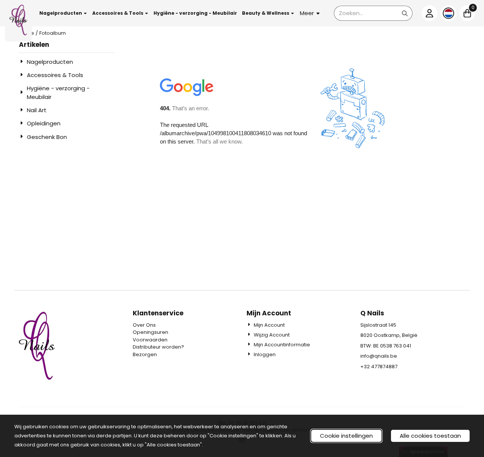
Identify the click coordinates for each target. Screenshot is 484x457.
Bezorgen (145, 354)
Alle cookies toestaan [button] (430, 436)
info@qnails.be (378, 356)
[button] (63, 13)
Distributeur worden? (158, 346)
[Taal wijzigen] (448, 13)
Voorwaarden (150, 339)
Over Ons (144, 325)
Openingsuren (150, 332)
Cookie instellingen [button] (346, 436)
